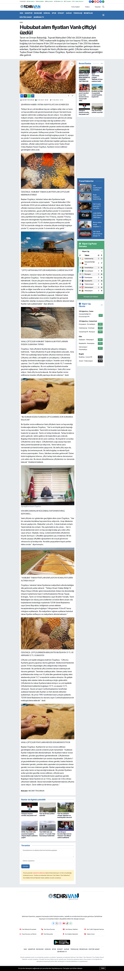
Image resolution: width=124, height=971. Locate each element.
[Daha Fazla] (32, 95)
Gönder (25, 866)
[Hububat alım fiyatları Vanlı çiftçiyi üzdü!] (48, 77)
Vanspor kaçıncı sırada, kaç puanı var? (84, 112)
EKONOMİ (38, 13)
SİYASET (61, 13)
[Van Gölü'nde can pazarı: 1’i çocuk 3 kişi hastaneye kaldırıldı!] (47, 826)
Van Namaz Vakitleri (71, 929)
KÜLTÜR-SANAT (26, 17)
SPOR (54, 13)
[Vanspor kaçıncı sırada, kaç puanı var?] (29, 807)
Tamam (103, 968)
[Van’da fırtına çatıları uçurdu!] (47, 807)
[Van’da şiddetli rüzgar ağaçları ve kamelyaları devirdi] (65, 807)
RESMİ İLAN (88, 13)
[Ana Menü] (103, 15)
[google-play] (62, 942)
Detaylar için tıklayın (91, 297)
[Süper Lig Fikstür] (102, 305)
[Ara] (103, 7)
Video (87, 7)
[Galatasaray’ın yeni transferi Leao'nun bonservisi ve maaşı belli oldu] (84, 87)
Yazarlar (98, 7)
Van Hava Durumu (49, 929)
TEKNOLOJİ (77, 13)
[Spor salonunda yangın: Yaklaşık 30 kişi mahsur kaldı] (97, 69)
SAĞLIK (69, 13)
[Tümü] (102, 63)
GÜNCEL (46, 13)
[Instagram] (60, 923)
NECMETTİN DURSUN (28, 100)
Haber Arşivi (91, 934)
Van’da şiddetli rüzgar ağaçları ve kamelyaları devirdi (64, 815)
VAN (21, 13)
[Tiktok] (67, 923)
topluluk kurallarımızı (38, 873)
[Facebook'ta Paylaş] (21, 95)
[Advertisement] (90, 148)
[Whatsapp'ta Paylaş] (29, 95)
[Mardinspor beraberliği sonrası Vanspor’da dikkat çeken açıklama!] (65, 826)
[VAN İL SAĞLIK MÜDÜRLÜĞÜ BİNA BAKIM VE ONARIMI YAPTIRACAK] (84, 69)
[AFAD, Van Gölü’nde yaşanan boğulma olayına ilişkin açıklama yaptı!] (29, 826)
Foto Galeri (75, 7)
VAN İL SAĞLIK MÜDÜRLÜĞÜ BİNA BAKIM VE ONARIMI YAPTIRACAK (84, 77)
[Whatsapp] (70, 923)
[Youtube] (63, 923)
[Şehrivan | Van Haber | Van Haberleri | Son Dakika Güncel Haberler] (31, 7)
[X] (56, 923)
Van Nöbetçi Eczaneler (29, 929)
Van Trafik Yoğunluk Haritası (95, 929)
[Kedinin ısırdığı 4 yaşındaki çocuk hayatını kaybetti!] (97, 87)
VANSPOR (28, 13)
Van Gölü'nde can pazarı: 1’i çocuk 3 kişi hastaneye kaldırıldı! (47, 833)
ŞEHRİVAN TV (39, 17)
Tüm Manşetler (48, 934)
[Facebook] (53, 923)
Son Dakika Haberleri (71, 934)
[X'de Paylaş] (25, 95)
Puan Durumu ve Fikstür (29, 934)
